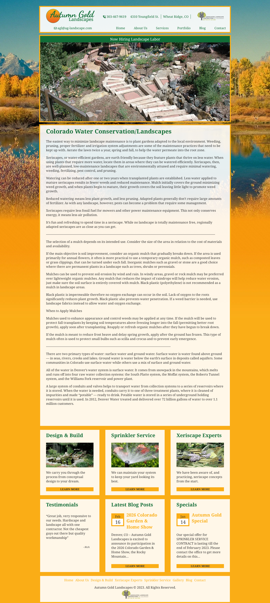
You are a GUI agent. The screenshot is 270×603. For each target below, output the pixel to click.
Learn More (69, 489)
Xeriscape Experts (128, 580)
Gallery (178, 580)
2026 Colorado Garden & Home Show (142, 521)
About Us (140, 28)
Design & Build (102, 580)
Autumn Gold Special (207, 518)
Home (120, 28)
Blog (202, 28)
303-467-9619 (116, 16)
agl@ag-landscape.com (75, 28)
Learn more (135, 566)
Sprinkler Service (157, 580)
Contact (220, 28)
